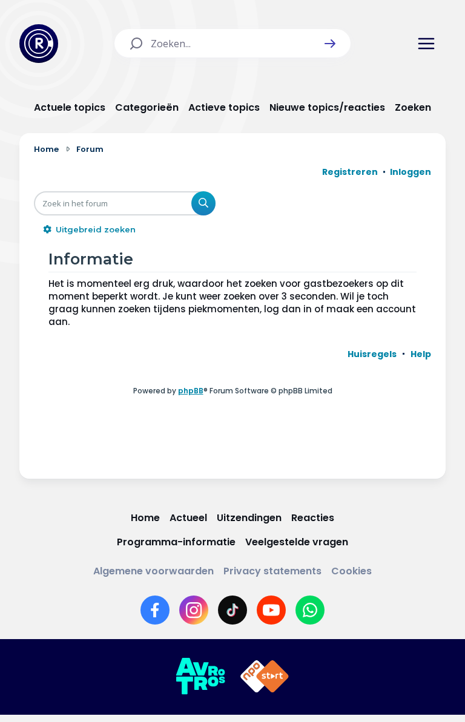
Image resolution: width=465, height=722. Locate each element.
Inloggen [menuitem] (410, 172)
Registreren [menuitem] (350, 172)
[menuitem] (372, 354)
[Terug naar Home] (38, 43)
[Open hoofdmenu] (426, 43)
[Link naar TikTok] (232, 610)
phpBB (190, 391)
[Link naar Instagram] (193, 610)
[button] (330, 43)
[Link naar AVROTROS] (200, 676)
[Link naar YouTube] (271, 610)
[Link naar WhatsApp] (310, 610)
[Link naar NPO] (264, 677)
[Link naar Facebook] (155, 610)
